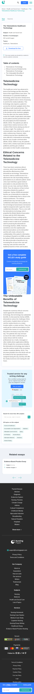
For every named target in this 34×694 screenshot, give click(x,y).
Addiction (25, 428)
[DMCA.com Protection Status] (8, 639)
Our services (17, 576)
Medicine (17, 597)
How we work (17, 574)
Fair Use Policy (17, 675)
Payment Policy (17, 669)
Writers (17, 579)
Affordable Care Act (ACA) (10, 431)
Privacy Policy (17, 554)
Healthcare (6, 43)
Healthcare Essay (17, 626)
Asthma (17, 505)
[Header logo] (3, 2)
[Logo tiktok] (20, 653)
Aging (21, 431)
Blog (17, 584)
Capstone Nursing (17, 620)
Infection (17, 491)
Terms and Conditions (17, 557)
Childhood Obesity (17, 511)
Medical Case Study (17, 618)
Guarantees (17, 571)
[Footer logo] (17, 542)
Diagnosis (17, 494)
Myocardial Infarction (17, 513)
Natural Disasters (17, 519)
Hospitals (17, 522)
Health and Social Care (15, 32)
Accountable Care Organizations (12, 428)
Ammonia (19, 437)
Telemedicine (14, 43)
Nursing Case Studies (17, 615)
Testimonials (17, 582)
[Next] (20, 478)
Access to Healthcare (9, 425)
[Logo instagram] (18, 653)
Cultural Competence (17, 508)
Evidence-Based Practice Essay (15, 461)
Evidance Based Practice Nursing (17, 629)
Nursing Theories (17, 500)
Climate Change (17, 502)
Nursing (13, 465)
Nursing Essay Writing (17, 623)
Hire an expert (17, 386)
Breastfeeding (17, 516)
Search (29, 417)
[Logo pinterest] (25, 653)
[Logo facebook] (16, 653)
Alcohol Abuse (16, 434)
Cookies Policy (17, 672)
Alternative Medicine (9, 437)
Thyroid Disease (17, 489)
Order (24, 2)
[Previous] (14, 478)
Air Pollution (7, 434)
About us (17, 568)
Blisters (17, 524)
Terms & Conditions (17, 662)
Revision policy (17, 682)
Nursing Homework (17, 612)
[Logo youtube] (23, 653)
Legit (17, 678)
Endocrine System (17, 497)
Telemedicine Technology (14, 67)
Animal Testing (8, 440)
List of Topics (17, 602)
